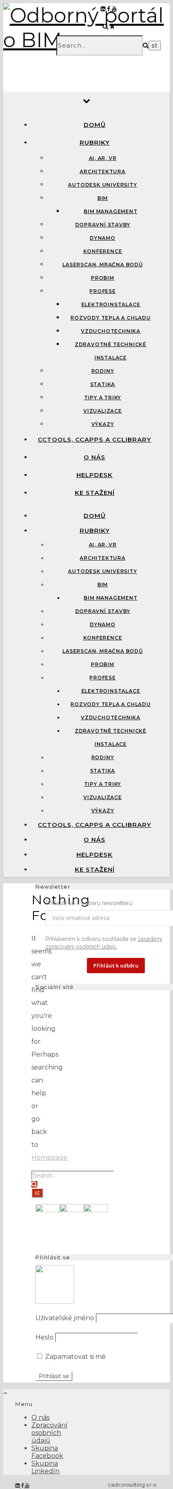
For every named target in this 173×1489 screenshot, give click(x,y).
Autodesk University (102, 185)
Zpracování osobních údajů (49, 1432)
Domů (95, 125)
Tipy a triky (103, 398)
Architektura (103, 171)
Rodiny (102, 371)
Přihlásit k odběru (115, 965)
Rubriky (95, 142)
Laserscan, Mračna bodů (102, 265)
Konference (102, 251)
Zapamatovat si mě (74, 1356)
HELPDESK (94, 475)
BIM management (110, 211)
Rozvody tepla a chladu (110, 318)
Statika (102, 384)
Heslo (44, 1337)
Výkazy (102, 424)
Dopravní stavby (102, 225)
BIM (102, 198)
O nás (94, 457)
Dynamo (102, 238)
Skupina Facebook (47, 1452)
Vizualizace (102, 411)
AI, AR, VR (103, 158)
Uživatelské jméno (64, 1318)
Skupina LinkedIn (45, 1467)
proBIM (102, 278)
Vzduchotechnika (110, 331)
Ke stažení (95, 492)
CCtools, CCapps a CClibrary (94, 439)
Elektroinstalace (110, 304)
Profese (102, 291)
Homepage (49, 1157)
